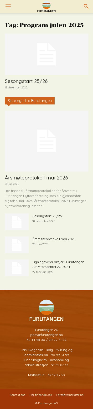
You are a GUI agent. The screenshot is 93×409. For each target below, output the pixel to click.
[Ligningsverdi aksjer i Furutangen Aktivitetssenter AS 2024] (17, 267)
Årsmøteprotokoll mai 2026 (36, 177)
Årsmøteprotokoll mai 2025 (54, 239)
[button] (8, 6)
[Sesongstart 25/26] (46, 54)
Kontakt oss (17, 395)
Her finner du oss (41, 395)
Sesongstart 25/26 (26, 81)
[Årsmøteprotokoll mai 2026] (46, 141)
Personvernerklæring (69, 395)
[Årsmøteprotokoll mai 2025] (17, 244)
